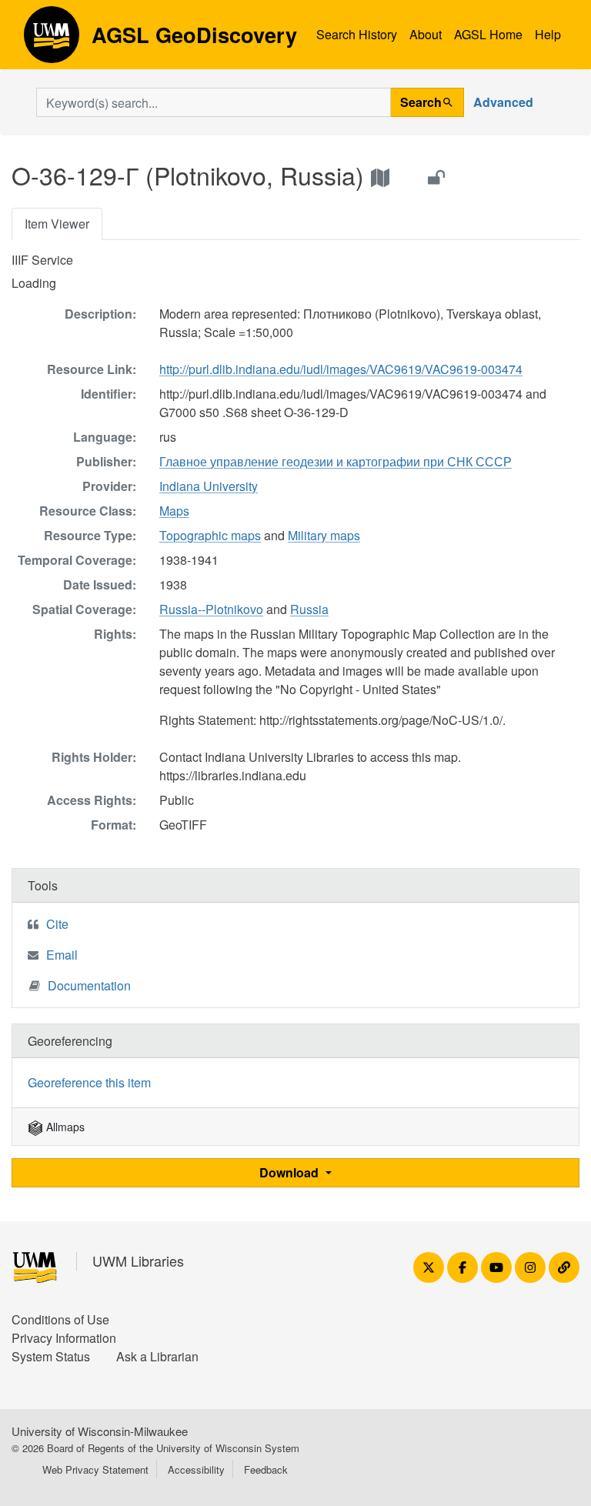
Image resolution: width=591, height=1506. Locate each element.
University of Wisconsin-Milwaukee (100, 1431)
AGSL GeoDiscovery (51, 40)
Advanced (503, 102)
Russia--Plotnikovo (211, 609)
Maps (174, 510)
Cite (57, 924)
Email (62, 954)
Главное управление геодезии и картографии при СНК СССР (335, 461)
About (425, 34)
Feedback (266, 1469)
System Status (51, 1356)
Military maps (324, 535)
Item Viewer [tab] (57, 223)
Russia (309, 609)
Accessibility (196, 1469)
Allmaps (64, 1126)
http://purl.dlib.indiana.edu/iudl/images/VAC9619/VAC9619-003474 (341, 369)
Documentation (89, 985)
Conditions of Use (60, 1319)
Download (290, 1172)
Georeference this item (89, 1082)
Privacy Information (64, 1338)
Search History (356, 34)
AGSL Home (488, 34)
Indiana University (208, 486)
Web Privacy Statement (95, 1469)
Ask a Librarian (157, 1356)
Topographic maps (210, 535)
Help (548, 34)
